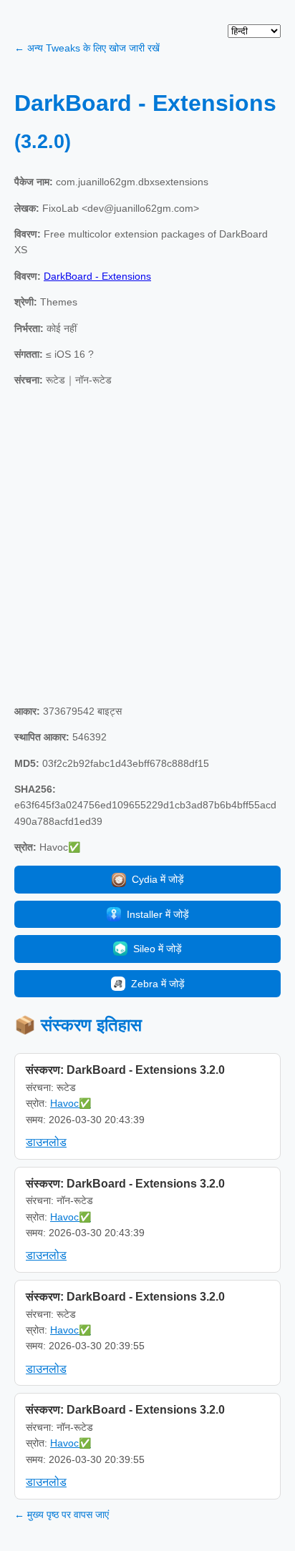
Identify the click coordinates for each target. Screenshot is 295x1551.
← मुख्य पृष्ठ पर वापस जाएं (61, 1514)
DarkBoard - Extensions (97, 276)
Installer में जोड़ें (158, 914)
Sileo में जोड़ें (157, 948)
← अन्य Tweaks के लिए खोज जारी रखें (87, 48)
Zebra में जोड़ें (158, 983)
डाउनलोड (46, 1142)
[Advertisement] (147, 545)
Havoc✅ (70, 1103)
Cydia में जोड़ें (158, 879)
